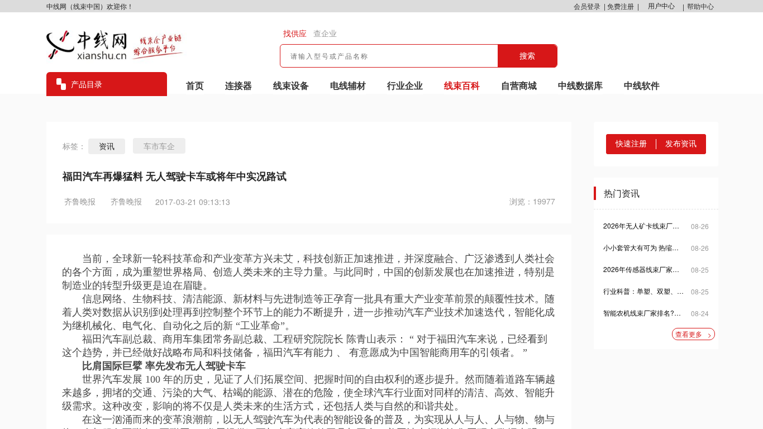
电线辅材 (348, 85)
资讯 (107, 146)
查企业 (325, 33)
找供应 (295, 33)
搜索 (527, 55)
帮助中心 (700, 6)
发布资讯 (681, 143)
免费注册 (620, 6)
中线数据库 (580, 85)
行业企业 (405, 85)
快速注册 (631, 143)
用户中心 (661, 6)
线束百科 (462, 85)
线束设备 (291, 85)
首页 (195, 85)
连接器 (238, 85)
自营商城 (519, 85)
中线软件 (642, 85)
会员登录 (587, 6)
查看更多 (693, 334)
